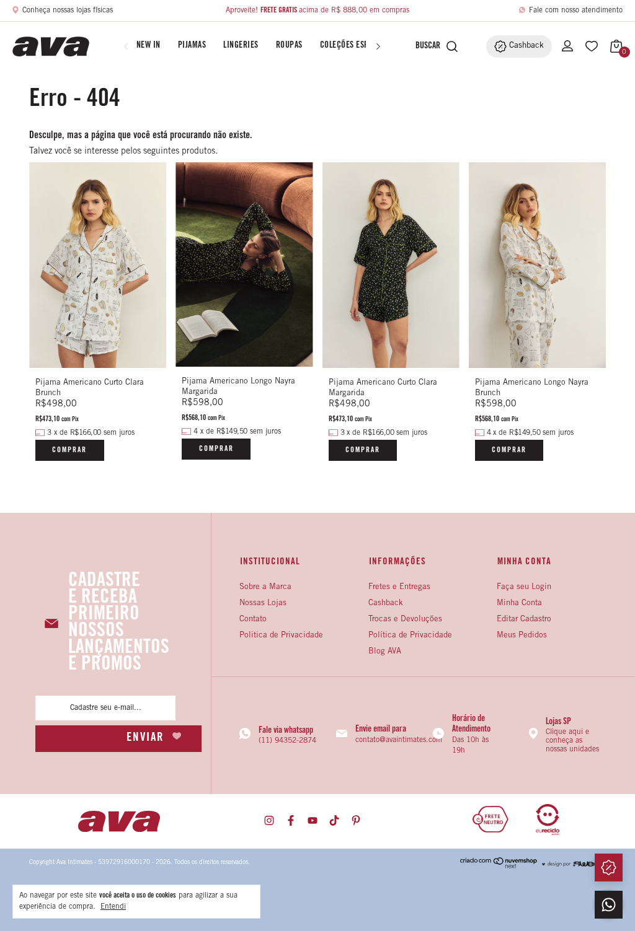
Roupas (289, 46)
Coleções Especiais (355, 46)
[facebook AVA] (291, 821)
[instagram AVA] (269, 821)
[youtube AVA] (313, 821)
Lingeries (241, 46)
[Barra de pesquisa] (425, 46)
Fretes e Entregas (399, 588)
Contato (253, 620)
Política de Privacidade (410, 636)
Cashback (385, 604)
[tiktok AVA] (334, 821)
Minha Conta (519, 604)
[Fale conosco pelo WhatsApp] (609, 905)
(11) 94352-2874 (287, 741)
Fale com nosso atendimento (576, 10)
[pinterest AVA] (356, 821)
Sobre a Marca (265, 588)
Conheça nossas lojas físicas (67, 10)
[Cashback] (609, 867)
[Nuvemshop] (499, 866)
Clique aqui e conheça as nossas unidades (572, 740)
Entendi (113, 907)
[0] (613, 46)
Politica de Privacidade (281, 636)
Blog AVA (384, 652)
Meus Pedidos (522, 636)
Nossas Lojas (262, 604)
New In (148, 46)
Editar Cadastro (524, 620)
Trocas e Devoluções (405, 620)
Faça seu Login (524, 588)
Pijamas (192, 46)
